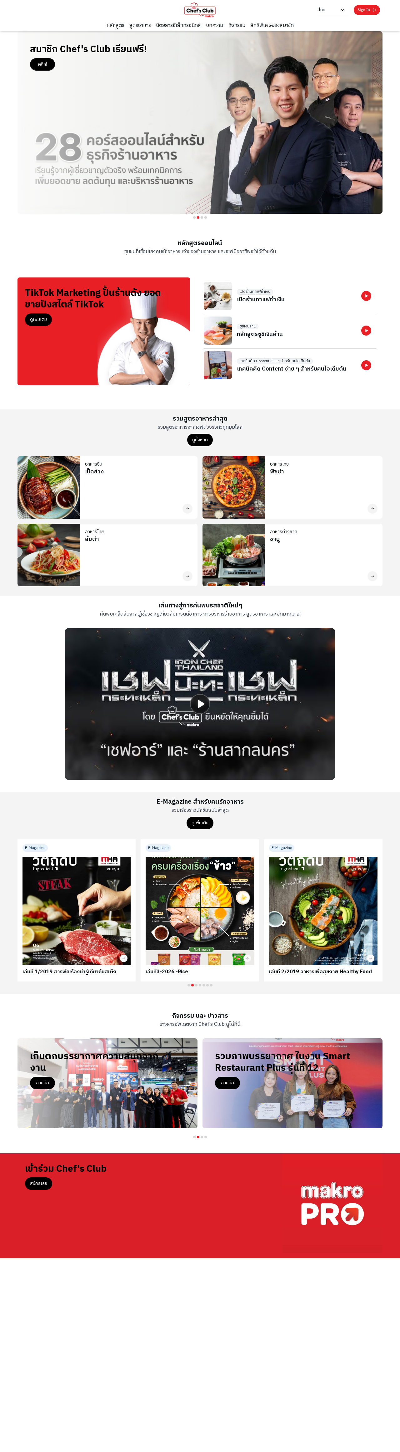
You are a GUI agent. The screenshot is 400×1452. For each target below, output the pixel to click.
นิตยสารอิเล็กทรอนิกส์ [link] (178, 25)
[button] (366, 296)
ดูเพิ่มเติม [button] (38, 319)
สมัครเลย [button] (38, 1183)
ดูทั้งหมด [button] (200, 439)
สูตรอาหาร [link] (140, 25)
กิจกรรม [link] (236, 25)
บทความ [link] (214, 25)
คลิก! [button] (44, 64)
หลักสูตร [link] (115, 25)
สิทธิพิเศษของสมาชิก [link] (272, 25)
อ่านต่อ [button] (50, 1082)
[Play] (200, 704)
